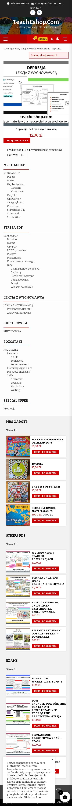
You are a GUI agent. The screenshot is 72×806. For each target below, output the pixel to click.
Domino (12, 239)
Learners (12, 353)
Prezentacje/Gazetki (19, 309)
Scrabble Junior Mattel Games (44, 510)
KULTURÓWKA (12, 331)
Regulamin (55, 789)
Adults (14, 357)
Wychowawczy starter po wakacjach (43, 556)
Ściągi (14, 283)
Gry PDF (12, 246)
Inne (10, 265)
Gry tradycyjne (15, 184)
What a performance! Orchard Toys (48, 441)
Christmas (13, 206)
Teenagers (17, 360)
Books (11, 180)
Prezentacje (14, 257)
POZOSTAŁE (10, 349)
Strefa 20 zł (14, 217)
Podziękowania (19, 279)
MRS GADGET (11, 173)
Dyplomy (16, 272)
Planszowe (17, 191)
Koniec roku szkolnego (20, 261)
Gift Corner (14, 198)
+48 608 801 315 (20, 3)
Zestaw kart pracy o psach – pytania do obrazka (46, 633)
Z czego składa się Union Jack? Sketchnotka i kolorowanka (45, 607)
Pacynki (11, 195)
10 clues (37, 463)
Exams (11, 243)
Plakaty (11, 254)
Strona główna (11, 48)
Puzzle (11, 176)
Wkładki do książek (22, 287)
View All (12, 430)
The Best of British (46, 486)
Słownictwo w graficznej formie (47, 680)
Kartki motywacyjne (22, 276)
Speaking (16, 382)
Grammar (17, 379)
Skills (10, 375)
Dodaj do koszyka (45, 520)
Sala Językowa (15, 202)
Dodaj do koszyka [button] (17, 140)
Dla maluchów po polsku (25, 268)
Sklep (24, 48)
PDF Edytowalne (16, 250)
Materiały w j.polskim (19, 368)
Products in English (18, 371)
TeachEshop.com (36, 22)
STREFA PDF (10, 235)
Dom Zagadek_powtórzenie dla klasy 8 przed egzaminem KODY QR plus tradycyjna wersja (49, 708)
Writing (15, 390)
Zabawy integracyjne (19, 312)
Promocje (9, 408)
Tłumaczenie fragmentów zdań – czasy (47, 738)
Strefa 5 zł (13, 213)
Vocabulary (17, 386)
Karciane (16, 187)
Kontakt (36, 8)
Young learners (20, 364)
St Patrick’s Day (16, 209)
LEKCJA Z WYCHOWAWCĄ (18, 305)
